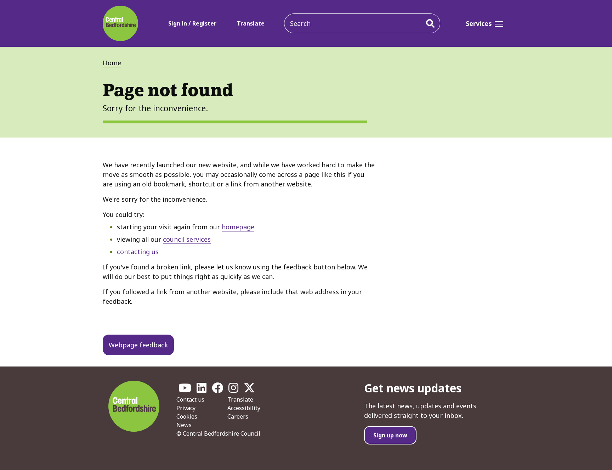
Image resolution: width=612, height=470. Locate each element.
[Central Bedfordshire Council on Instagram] (233, 390)
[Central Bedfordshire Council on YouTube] (184, 390)
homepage (238, 227)
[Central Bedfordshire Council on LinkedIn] (201, 390)
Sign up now (390, 435)
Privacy (186, 408)
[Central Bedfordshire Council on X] (249, 390)
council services (187, 239)
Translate (251, 23)
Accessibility (243, 408)
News (184, 425)
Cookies (186, 416)
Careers (237, 416)
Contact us (190, 399)
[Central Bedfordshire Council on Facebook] (217, 390)
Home (112, 62)
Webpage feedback (138, 345)
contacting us (138, 251)
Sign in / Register (192, 23)
